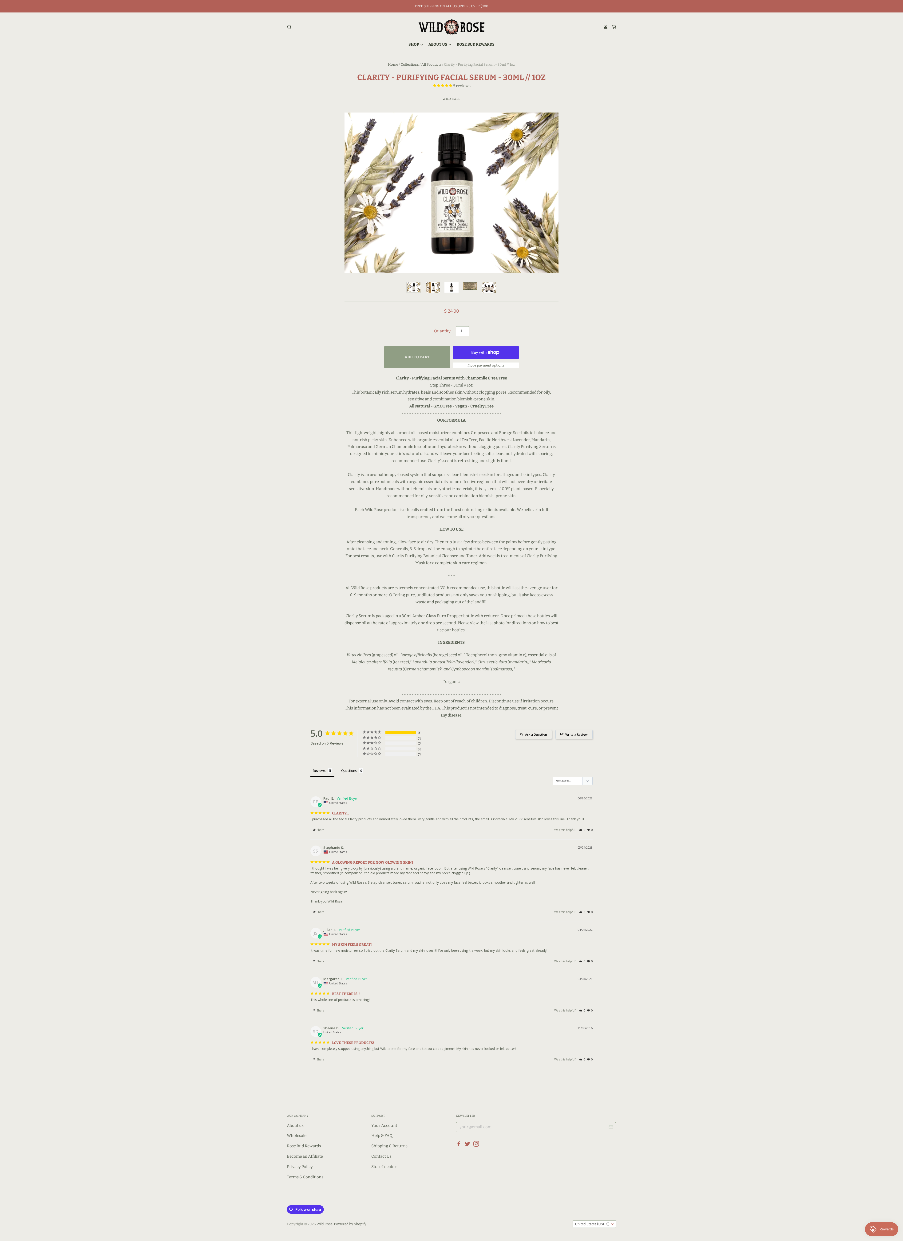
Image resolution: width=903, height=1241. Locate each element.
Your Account (384, 1125)
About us (295, 1125)
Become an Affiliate (305, 1156)
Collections (410, 64)
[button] (582, 830)
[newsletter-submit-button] (610, 1127)
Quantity (442, 331)
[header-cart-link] (612, 26)
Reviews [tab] (319, 770)
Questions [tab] (349, 770)
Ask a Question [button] (536, 734)
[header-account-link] (604, 26)
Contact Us (381, 1156)
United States (592, 1224)
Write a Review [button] (576, 734)
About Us (438, 44)
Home (393, 64)
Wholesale (296, 1135)
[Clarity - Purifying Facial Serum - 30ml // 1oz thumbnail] (414, 287)
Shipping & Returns (389, 1146)
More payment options (485, 365)
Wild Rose (451, 99)
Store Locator (383, 1166)
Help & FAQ (381, 1135)
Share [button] (320, 830)
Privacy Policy (300, 1166)
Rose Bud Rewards (476, 44)
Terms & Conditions (305, 1177)
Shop (414, 44)
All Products (431, 64)
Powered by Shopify (350, 1224)
